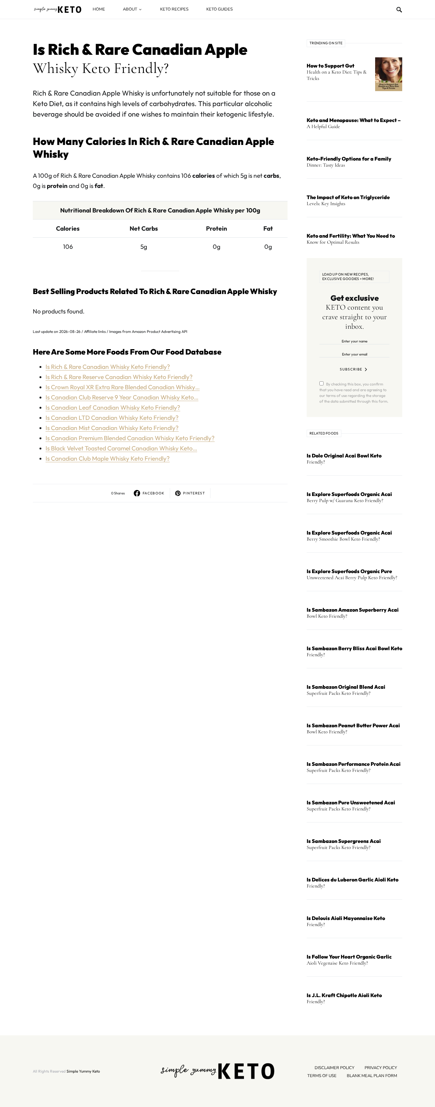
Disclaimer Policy (334, 1068)
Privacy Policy (381, 1068)
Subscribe (351, 369)
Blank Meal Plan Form (372, 1076)
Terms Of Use (322, 1076)
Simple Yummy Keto (83, 1071)
